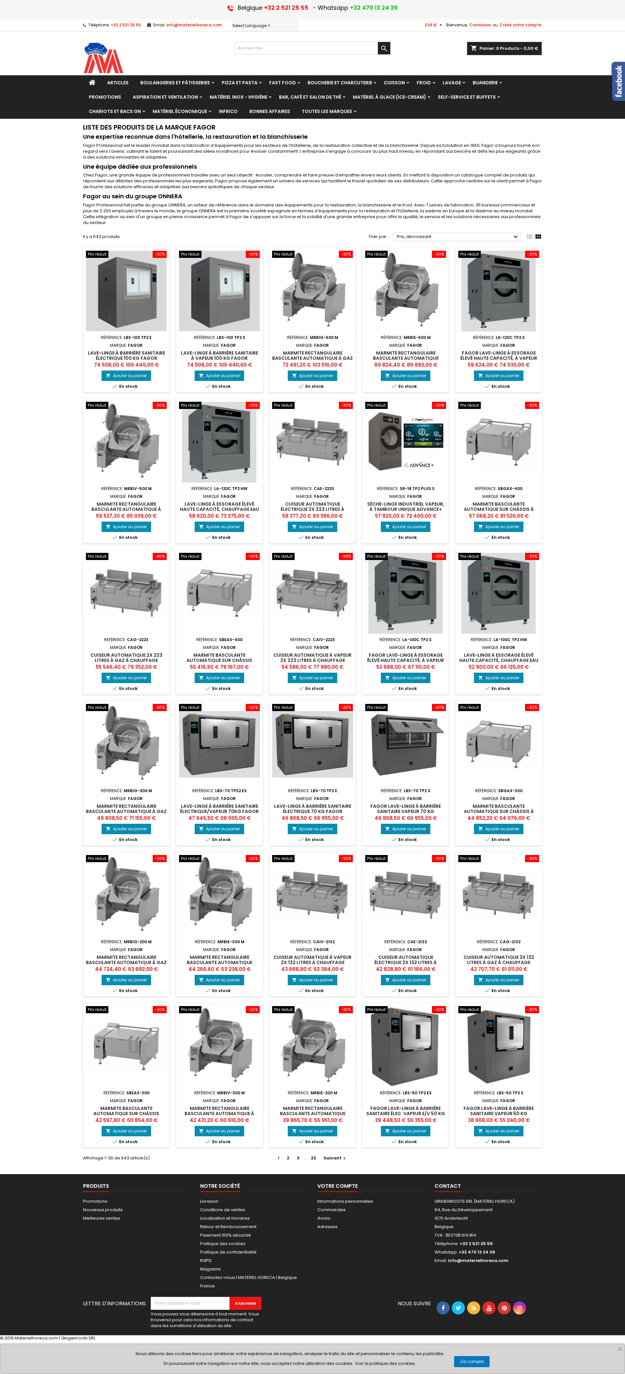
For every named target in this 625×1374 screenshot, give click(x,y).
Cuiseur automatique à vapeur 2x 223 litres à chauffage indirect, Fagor (312, 660)
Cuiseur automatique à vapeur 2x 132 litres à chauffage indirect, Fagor (312, 962)
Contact (448, 1186)
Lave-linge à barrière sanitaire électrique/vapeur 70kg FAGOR (219, 809)
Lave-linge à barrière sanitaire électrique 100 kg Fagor (126, 355)
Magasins (210, 1269)
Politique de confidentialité (228, 1252)
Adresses (327, 1227)
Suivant (335, 1158)
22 (313, 1158)
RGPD (206, 1260)
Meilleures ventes (101, 1218)
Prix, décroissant (458, 237)
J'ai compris (472, 1361)
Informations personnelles (345, 1201)
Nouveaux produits (103, 1210)
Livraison (209, 1201)
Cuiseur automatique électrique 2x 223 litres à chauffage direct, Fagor (312, 509)
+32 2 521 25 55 (126, 25)
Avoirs (323, 1218)
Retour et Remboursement (228, 1227)
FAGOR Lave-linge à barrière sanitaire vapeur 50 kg (499, 1111)
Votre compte (337, 1186)
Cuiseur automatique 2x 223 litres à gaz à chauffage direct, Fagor (126, 660)
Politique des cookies (222, 1244)
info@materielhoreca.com (194, 25)
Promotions (95, 1201)
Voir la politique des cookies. (385, 1363)
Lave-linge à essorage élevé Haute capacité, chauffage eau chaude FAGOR (219, 509)
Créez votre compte (520, 25)
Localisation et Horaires (225, 1218)
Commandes (331, 1210)
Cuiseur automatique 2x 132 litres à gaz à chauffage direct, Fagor (499, 962)
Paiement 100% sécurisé (225, 1235)
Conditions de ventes (222, 1210)
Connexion (480, 25)
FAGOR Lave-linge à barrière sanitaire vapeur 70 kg (405, 809)
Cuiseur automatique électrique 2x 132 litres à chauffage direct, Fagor (405, 962)
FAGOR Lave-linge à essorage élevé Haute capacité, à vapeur (498, 355)
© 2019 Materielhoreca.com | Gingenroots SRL (47, 1338)
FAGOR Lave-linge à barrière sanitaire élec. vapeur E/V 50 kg (405, 1111)
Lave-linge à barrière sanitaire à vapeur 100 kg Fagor (219, 355)
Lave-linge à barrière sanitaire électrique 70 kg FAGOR (312, 809)
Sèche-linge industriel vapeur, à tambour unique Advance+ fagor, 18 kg (405, 509)
